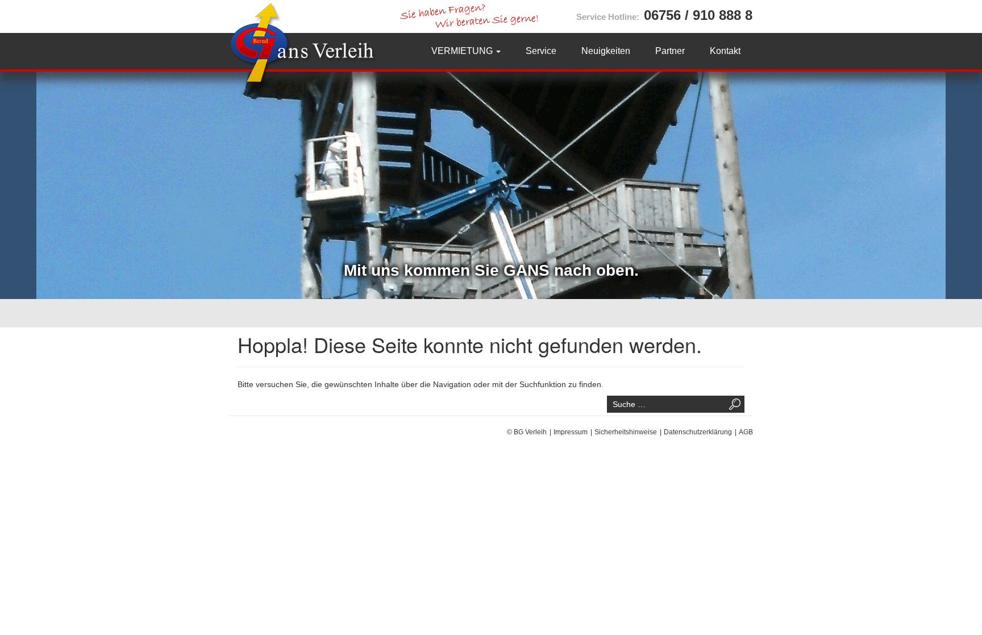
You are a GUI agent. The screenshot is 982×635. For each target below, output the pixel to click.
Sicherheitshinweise (625, 432)
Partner (670, 51)
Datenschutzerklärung (698, 432)
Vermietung (463, 51)
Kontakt (725, 51)
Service (541, 51)
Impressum (571, 432)
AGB (746, 432)
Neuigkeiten (605, 51)
